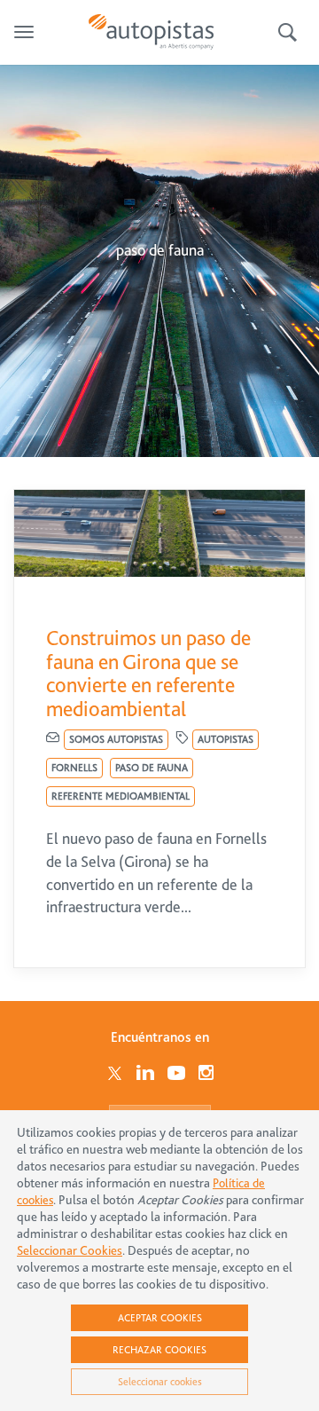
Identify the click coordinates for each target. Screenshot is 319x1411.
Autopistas (225, 739)
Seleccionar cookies (160, 1382)
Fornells (74, 767)
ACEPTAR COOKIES (160, 1318)
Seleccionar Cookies (69, 1250)
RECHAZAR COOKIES (159, 1350)
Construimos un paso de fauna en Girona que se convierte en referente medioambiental (148, 673)
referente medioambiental (120, 796)
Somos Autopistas (116, 739)
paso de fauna (151, 767)
